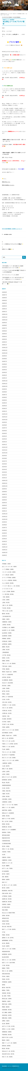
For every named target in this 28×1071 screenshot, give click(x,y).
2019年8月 (4, 524)
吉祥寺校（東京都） (6, 677)
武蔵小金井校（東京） (7, 893)
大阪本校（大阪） (6, 716)
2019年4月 (4, 535)
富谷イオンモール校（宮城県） (9, 757)
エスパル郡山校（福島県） (8, 574)
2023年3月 (4, 405)
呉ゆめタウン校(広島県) (7, 682)
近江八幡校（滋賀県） (7, 1012)
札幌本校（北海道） (6, 857)
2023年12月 (4, 380)
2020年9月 (4, 488)
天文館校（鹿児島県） (7, 718)
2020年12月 (4, 480)
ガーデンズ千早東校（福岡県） (9, 577)
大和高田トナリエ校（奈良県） (9, 705)
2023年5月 (4, 400)
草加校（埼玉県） (6, 979)
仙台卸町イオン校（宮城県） (8, 630)
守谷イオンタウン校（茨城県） (9, 752)
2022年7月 (4, 427)
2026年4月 (4, 303)
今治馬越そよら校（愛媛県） (8, 627)
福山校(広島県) (5, 957)
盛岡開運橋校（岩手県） (7, 940)
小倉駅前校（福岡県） (7, 763)
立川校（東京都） (6, 965)
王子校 (3, 932)
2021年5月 (4, 466)
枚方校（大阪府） (6, 873)
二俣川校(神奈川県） (7, 616)
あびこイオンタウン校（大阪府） (9, 566)
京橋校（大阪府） (6, 619)
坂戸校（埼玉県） (6, 691)
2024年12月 (4, 347)
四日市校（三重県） (6, 685)
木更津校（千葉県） (6, 851)
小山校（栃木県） (6, 766)
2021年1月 (4, 477)
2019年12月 (4, 513)
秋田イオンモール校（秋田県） (9, 959)
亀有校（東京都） (6, 613)
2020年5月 (4, 499)
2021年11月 (4, 450)
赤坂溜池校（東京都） (7, 1009)
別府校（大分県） (6, 657)
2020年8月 (4, 491)
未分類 (3, 854)
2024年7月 (4, 361)
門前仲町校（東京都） (7, 1034)
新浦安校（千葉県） (6, 832)
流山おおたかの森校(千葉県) (8, 912)
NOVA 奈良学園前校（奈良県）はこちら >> (12, 228)
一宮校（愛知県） (6, 597)
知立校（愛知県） (6, 943)
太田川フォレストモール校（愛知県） (10, 729)
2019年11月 (4, 516)
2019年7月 (4, 527)
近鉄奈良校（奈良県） (7, 1015)
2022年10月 (4, 419)
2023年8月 (4, 391)
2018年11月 (4, 549)
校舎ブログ (4, 882)
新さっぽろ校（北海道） (7, 821)
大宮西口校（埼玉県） (7, 713)
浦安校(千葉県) (5, 921)
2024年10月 (4, 353)
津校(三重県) (5, 910)
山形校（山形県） (6, 771)
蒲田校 (3, 984)
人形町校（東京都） (6, 624)
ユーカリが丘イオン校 (7, 588)
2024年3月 (4, 372)
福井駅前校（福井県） (7, 954)
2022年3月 (4, 439)
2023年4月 (4, 403)
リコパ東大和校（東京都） (8, 594)
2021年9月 (4, 455)
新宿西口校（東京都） (7, 826)
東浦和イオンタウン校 (7, 862)
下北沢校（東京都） (6, 608)
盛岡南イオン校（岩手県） (8, 937)
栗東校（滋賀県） (6, 879)
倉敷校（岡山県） (6, 646)
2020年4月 (4, 502)
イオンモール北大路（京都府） (9, 572)
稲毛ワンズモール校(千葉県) (8, 962)
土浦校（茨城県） (6, 688)
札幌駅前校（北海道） (7, 860)
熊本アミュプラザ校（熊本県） (9, 929)
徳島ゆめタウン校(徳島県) (8, 813)
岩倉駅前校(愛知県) (6, 785)
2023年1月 (4, 411)
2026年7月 (4, 294)
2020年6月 (4, 497)
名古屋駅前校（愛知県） (7, 680)
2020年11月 (4, 483)
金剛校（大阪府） (6, 1020)
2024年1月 (4, 378)
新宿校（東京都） (6, 824)
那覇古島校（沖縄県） (7, 1018)
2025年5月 (4, 333)
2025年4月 (4, 336)
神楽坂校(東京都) (6, 951)
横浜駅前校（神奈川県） (7, 890)
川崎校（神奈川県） (6, 790)
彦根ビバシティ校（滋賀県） (8, 807)
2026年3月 (4, 306)
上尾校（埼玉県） (6, 602)
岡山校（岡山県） (6, 782)
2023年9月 (4, 389)
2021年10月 (4, 452)
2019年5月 (4, 533)
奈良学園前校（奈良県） (8, 234)
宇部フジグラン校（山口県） (8, 741)
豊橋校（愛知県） (6, 1006)
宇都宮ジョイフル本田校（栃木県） (10, 743)
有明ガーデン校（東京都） (8, 849)
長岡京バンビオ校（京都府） (8, 1029)
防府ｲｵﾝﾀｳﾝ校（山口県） (7, 1037)
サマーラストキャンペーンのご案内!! (10, 274)
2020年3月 (4, 505)
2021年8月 (4, 458)
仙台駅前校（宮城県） (7, 635)
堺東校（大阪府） (6, 694)
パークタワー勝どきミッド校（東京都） (11, 585)
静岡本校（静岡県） (6, 1045)
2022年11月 (4, 416)
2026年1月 (4, 311)
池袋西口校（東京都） (7, 901)
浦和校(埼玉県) (5, 918)
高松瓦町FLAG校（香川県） (8, 1054)
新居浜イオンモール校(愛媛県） (9, 829)
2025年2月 (4, 342)
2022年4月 (4, 436)
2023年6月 (4, 397)
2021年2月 (4, 475)
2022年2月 (4, 441)
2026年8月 (4, 292)
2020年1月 (4, 511)
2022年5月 (4, 433)
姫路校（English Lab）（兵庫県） (9, 735)
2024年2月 (4, 375)
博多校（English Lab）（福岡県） (9, 671)
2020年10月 (4, 486)
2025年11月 (4, 317)
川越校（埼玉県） (6, 793)
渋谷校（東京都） (6, 923)
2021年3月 (4, 472)
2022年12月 (4, 414)
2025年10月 (4, 319)
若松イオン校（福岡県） (7, 970)
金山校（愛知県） (6, 1023)
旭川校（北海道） (6, 846)
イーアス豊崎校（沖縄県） (8, 569)
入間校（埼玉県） (6, 649)
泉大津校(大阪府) (6, 907)
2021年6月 (4, 463)
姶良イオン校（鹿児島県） (8, 738)
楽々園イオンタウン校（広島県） (9, 885)
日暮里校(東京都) (6, 840)
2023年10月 (4, 386)
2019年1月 (4, 544)
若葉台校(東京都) (6, 973)
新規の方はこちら (6, 181)
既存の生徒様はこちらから (8, 185)
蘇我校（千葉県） (6, 990)
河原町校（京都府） (6, 904)
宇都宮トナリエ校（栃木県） (8, 746)
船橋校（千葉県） (6, 968)
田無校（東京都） (6, 934)
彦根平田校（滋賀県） (7, 810)
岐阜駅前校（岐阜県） (7, 779)
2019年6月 (4, 530)
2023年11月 (4, 383)
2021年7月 (4, 461)
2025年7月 (4, 328)
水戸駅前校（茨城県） (7, 896)
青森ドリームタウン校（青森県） (9, 1042)
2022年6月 (4, 430)
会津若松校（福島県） (7, 644)
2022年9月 (4, 422)
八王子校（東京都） (6, 655)
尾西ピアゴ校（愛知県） (7, 768)
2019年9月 (4, 522)
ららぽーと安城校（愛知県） (8, 591)
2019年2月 (4, 541)
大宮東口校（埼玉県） (7, 710)
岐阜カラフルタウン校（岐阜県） (9, 777)
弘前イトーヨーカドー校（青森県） (10, 804)
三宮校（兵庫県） (6, 599)
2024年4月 (4, 369)
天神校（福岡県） (6, 727)
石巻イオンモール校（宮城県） (9, 948)
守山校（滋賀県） (6, 749)
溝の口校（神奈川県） (7, 926)
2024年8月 (4, 358)
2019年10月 (4, 519)
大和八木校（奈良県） (7, 702)
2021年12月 (4, 447)
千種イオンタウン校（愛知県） (9, 663)
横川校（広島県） (6, 887)
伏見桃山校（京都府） (7, 641)
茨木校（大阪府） (6, 976)
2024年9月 (4, 355)
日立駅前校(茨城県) (6, 843)
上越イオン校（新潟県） (7, 605)
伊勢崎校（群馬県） (6, 638)
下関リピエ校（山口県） (7, 610)
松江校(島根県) (5, 871)
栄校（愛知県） (5, 876)
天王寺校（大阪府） (6, 721)
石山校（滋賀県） (6, 946)
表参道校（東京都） (6, 993)
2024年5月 (4, 367)
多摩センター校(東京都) (7, 696)
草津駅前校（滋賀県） (7, 982)
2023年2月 (4, 408)
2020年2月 (4, 508)
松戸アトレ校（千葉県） (7, 868)
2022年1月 (4, 444)
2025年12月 (4, 314)
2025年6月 (4, 331)
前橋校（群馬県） (6, 660)
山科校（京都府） (6, 774)
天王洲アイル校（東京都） (8, 724)
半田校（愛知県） (6, 669)
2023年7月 (4, 394)
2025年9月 (4, 322)
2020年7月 (4, 494)
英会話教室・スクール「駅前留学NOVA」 (11, 1066)
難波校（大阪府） (6, 1040)
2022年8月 (4, 425)
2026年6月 (4, 297)
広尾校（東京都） (6, 796)
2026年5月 (4, 300)
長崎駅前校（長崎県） (7, 1031)
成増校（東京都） (6, 815)
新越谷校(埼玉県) (6, 838)
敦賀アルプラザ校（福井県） (8, 818)
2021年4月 (4, 469)
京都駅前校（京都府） (7, 621)
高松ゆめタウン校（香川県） (8, 1051)
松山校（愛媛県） (6, 865)
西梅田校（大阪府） (6, 1001)
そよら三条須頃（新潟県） (8, 583)
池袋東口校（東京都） (7, 898)
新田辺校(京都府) (6, 835)
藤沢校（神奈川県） (6, 987)
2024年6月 (4, 364)
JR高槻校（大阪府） (6, 563)
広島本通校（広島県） (7, 799)
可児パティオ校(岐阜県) (7, 674)
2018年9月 (4, 555)
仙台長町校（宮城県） (7, 633)
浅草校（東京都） (6, 915)
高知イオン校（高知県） (7, 1056)
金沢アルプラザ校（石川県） (8, 1026)
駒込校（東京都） (6, 1048)
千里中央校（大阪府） (7, 666)
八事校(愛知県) (5, 652)
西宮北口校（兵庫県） (7, 998)
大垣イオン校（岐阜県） (7, 707)
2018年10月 (4, 552)
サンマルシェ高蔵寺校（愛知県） (9, 580)
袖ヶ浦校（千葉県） (6, 995)
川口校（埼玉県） (6, 788)
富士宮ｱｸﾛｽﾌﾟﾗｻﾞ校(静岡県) (8, 754)
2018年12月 (4, 547)
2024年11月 (4, 350)
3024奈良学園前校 (16, 17)
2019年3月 (4, 538)
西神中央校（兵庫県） (7, 1004)
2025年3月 (4, 339)
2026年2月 (4, 308)
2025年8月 (4, 325)
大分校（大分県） (6, 699)
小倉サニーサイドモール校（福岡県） (10, 760)
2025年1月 (4, 344)
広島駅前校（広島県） (7, 801)
